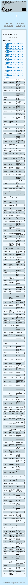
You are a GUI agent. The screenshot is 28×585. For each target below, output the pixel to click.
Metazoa (18, 124)
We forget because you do (19, 393)
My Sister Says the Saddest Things (19, 164)
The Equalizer (19, 257)
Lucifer (17, 201)
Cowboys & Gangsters (18, 305)
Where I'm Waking (18, 88)
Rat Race (18, 212)
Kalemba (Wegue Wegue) (18, 244)
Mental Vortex (19, 411)
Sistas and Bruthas (18, 241)
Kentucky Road (19, 442)
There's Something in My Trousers (19, 490)
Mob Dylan (24, 1)
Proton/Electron (19, 302)
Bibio (17, 343)
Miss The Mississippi (18, 433)
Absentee (18, 228)
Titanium (18, 248)
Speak (17, 509)
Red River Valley (18, 521)
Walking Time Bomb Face (19, 565)
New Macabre (19, 188)
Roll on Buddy (19, 518)
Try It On (18, 230)
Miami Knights (19, 359)
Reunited (18, 399)
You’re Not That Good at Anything (19, 136)
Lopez (17, 316)
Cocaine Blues (19, 476)
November (18, 500)
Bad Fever (18, 571)
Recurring (18, 375)
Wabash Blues (19, 551)
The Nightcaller (19, 352)
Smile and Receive (18, 262)
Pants (17, 272)
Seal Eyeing (19, 573)
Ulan (17, 284)
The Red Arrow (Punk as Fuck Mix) (19, 381)
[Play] (12, 16)
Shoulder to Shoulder (18, 480)
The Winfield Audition (19, 282)
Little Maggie (19, 533)
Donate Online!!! (20, 24)
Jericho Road (19, 486)
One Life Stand (19, 407)
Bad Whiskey (19, 458)
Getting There (19, 287)
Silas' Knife (18, 150)
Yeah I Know (19, 133)
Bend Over (18, 346)
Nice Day (18, 121)
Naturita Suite (19, 549)
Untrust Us (18, 338)
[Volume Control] (16, 16)
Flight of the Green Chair (19, 531)
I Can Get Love (19, 128)
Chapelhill (18, 355)
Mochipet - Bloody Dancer (19, 234)
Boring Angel (19, 335)
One (17, 512)
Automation (5, 37)
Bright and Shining (18, 363)
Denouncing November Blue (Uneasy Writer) (19, 562)
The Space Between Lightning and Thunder (19, 107)
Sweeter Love (19, 236)
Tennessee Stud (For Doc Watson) (19, 507)
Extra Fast (18, 138)
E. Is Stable (19, 171)
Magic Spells (19, 221)
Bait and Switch (18, 85)
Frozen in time (19, 278)
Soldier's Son (19, 497)
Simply (17, 325)
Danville (18, 464)
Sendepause (19, 332)
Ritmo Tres (18, 238)
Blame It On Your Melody (19, 369)
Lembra (18, 385)
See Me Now (19, 409)
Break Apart (18, 270)
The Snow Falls (19, 311)
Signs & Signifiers (18, 503)
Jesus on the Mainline (19, 539)
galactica (18, 372)
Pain (17, 145)
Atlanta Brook (19, 127)
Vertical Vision (19, 389)
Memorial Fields (18, 161)
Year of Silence (19, 377)
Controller (18, 155)
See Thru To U (19, 413)
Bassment (18, 341)
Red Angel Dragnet (18, 178)
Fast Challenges (18, 205)
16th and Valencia (18, 448)
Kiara (17, 280)
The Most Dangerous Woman (18, 455)
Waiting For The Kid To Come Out (18, 102)
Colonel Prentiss (18, 494)
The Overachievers (19, 186)
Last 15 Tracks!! (8, 24)
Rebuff (17, 197)
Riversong (18, 430)
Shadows (18, 208)
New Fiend (18, 300)
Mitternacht (18, 314)
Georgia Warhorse (18, 168)
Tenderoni (18, 267)
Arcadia (18, 320)
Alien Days (18, 190)
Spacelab (18, 215)
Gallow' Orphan (19, 439)
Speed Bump (19, 547)
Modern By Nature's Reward (18, 329)
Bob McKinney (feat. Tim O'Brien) (19, 468)
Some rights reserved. (18, 582)
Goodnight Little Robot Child (18, 224)
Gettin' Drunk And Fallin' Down (19, 545)
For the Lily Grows (18, 435)
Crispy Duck (19, 210)
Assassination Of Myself (19, 193)
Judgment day (19, 527)
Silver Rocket (19, 153)
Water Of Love (19, 422)
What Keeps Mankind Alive (19, 131)
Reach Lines (19, 90)
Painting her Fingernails (19, 472)
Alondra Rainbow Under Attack (19, 94)
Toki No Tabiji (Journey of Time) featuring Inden (19, 403)
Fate (17, 148)
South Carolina (19, 99)
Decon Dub (18, 174)
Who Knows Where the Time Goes (19, 515)
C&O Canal (18, 451)
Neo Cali (18, 259)
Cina (17, 483)
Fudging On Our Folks (18, 568)
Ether (17, 296)
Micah (17, 183)
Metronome (18, 347)
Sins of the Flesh (18, 254)
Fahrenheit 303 (19, 289)
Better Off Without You (19, 114)
